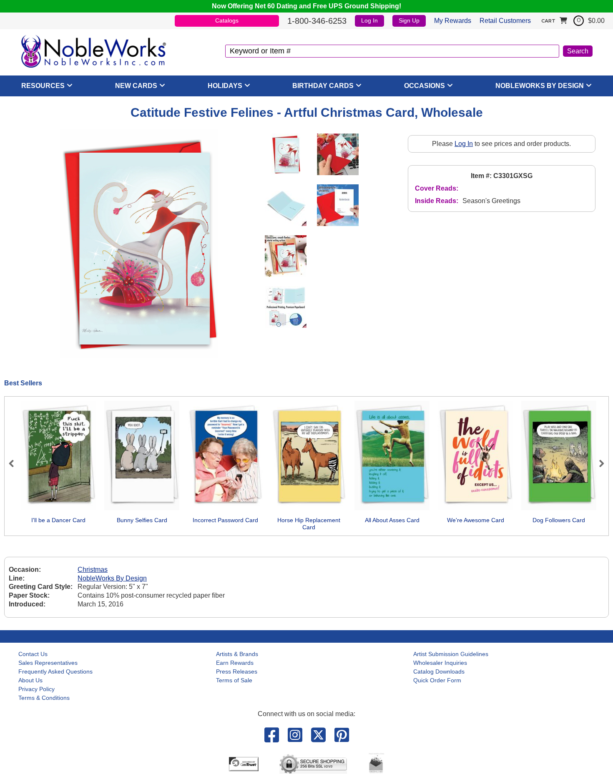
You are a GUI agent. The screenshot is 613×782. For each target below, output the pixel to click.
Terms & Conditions (44, 697)
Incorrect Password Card (225, 520)
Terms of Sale (234, 680)
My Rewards (452, 20)
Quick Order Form (437, 680)
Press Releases (236, 671)
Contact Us (33, 654)
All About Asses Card (392, 520)
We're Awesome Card (475, 520)
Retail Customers (505, 20)
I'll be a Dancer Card (58, 520)
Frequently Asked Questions (55, 671)
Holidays (225, 85)
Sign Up (409, 20)
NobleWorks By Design (539, 85)
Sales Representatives (48, 662)
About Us (30, 680)
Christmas (93, 569)
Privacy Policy (36, 689)
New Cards (136, 85)
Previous (15, 463)
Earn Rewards (235, 662)
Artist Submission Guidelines (450, 654)
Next (598, 463)
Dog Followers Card (559, 520)
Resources (43, 85)
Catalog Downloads (439, 671)
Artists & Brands (237, 654)
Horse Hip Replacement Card (308, 524)
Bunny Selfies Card (142, 520)
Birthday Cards (323, 85)
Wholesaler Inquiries (440, 662)
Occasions (424, 85)
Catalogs (227, 20)
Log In (369, 20)
